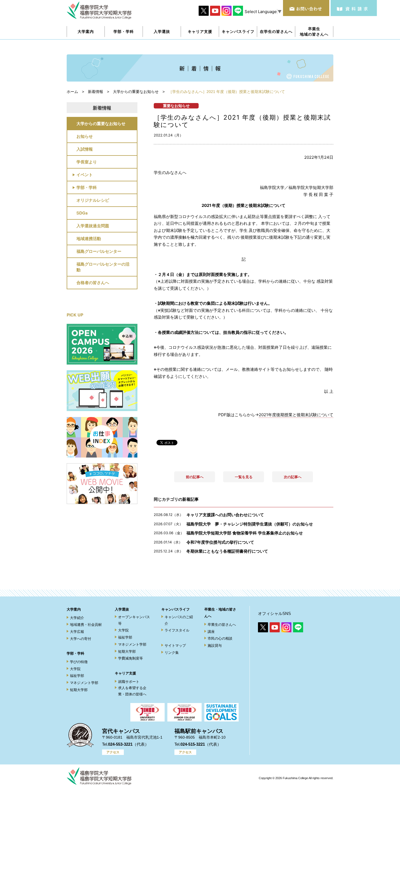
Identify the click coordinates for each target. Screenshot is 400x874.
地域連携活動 (88, 238)
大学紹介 (77, 618)
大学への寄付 (80, 639)
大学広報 (77, 632)
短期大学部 (79, 690)
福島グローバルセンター (98, 251)
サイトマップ (175, 645)
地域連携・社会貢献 (86, 625)
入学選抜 (122, 609)
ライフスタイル (177, 630)
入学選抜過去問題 (92, 226)
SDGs (82, 213)
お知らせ (84, 136)
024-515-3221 (192, 744)
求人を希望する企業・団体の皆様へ (132, 691)
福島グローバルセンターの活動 (103, 267)
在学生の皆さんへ (276, 31)
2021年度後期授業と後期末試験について (296, 414)
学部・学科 (86, 187)
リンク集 (172, 653)
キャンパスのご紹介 (179, 620)
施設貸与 (215, 645)
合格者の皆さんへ (92, 282)
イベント (84, 175)
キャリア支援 (125, 673)
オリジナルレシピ (92, 200)
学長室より (86, 162)
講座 (211, 632)
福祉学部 (77, 676)
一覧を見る (244, 477)
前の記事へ (195, 477)
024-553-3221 (120, 744)
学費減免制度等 (130, 658)
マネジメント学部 (84, 683)
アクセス (112, 752)
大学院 (75, 669)
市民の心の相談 (220, 638)
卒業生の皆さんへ (222, 625)
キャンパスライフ (175, 609)
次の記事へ (292, 477)
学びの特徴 (79, 662)
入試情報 (84, 149)
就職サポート (128, 682)
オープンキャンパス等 (134, 620)
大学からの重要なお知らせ (100, 123)
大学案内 (74, 609)
